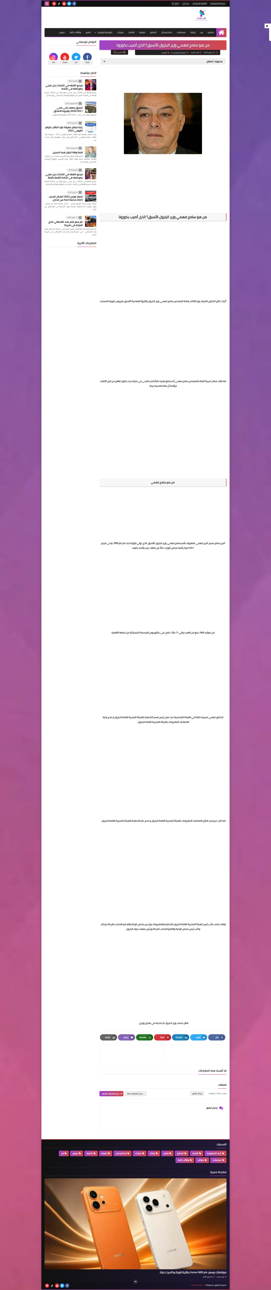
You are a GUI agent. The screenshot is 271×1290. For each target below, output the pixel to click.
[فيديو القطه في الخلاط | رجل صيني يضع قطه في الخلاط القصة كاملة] (90, 173)
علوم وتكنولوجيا (105, 32)
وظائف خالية (75, 32)
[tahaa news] (203, 16)
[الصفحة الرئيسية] (221, 32)
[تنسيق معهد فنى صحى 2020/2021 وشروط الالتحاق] (90, 107)
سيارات (120, 32)
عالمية (211, 32)
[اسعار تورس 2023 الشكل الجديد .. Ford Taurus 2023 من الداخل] (90, 196)
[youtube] (64, 3)
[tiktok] (59, 3)
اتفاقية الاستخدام (200, 3)
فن (201, 32)
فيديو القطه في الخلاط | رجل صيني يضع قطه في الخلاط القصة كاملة (64, 176)
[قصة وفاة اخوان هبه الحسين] (90, 152)
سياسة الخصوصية (218, 3)
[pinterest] (54, 3)
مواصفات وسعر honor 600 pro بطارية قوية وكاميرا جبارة (193, 1272)
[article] (133, 1055)
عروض (62, 32)
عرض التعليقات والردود (111, 1093)
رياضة (193, 32)
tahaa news (196, 1285)
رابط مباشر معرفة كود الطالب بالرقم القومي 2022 (64, 129)
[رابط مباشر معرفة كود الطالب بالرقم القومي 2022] (90, 126)
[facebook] (74, 3)
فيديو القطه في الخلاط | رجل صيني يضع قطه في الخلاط (64, 87)
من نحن (186, 3)
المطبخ (153, 32)
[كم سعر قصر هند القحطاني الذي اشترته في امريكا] (90, 221)
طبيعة (142, 32)
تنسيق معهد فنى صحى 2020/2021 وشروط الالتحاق (68, 109)
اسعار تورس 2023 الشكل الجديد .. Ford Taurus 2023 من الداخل (65, 198)
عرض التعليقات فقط (135, 1093)
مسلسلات (181, 32)
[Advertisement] (102, 17)
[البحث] (47, 3)
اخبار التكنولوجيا (214, 1153)
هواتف (201, 1160)
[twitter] (69, 3)
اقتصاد (131, 32)
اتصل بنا (175, 3)
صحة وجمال (166, 32)
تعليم (88, 32)
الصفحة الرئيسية (179, 52)
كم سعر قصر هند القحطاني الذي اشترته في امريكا (65, 223)
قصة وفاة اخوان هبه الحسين (68, 152)
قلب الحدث (220, 1276)
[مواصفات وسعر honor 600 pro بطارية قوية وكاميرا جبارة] (135, 1223)
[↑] (135, 1281)
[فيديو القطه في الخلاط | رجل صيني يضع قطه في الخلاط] (90, 84)
